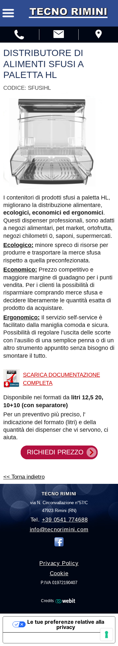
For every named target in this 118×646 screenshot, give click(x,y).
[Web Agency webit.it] (66, 600)
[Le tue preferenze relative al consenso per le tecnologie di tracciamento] (106, 634)
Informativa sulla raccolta (40, 638)
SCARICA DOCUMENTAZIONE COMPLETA (61, 378)
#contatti (19, 35)
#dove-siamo (98, 35)
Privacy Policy (58, 563)
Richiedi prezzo (55, 452)
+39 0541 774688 (65, 520)
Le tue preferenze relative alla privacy (65, 624)
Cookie (59, 573)
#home (58, 35)
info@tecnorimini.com (59, 529)
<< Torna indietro (24, 476)
